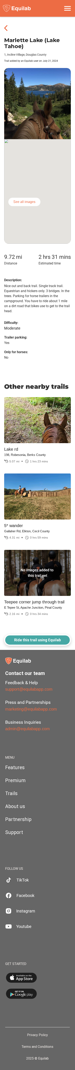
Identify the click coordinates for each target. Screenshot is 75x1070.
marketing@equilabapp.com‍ (31, 709)
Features (15, 767)
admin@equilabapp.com (27, 728)
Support (14, 832)
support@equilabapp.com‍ (28, 689)
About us (15, 806)
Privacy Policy (37, 1035)
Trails (11, 793)
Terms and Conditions (37, 1047)
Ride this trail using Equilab (37, 640)
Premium (15, 780)
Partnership (18, 819)
